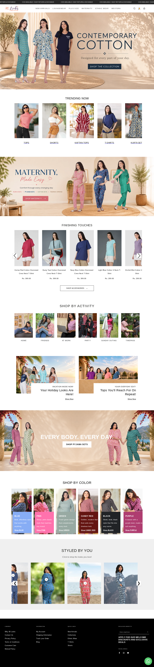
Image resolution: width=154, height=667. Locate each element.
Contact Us (9, 635)
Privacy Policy (10, 638)
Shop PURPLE (131, 530)
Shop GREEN (64, 530)
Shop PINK (41, 530)
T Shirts (71, 642)
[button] (134, 8)
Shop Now (69, 399)
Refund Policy (10, 649)
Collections (72, 635)
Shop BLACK (108, 530)
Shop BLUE (19, 530)
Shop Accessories (75, 288)
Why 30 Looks (10, 632)
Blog (38, 642)
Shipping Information (44, 635)
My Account (40, 632)
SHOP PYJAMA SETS (77, 444)
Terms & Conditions (12, 642)
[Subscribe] (148, 632)
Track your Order (42, 638)
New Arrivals (72, 632)
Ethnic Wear (72, 638)
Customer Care (10, 645)
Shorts (70, 645)
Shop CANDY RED (88, 530)
